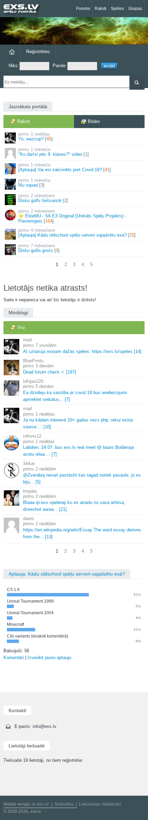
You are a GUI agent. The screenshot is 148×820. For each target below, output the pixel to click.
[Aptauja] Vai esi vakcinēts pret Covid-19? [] (64, 167)
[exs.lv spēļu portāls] (24, 9)
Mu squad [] (34, 183)
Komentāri (13, 657)
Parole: (60, 65)
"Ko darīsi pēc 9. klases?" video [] (53, 152)
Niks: (14, 65)
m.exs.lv (40, 804)
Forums (83, 8)
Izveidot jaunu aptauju (49, 657)
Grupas (135, 8)
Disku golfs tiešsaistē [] (43, 198)
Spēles (117, 8)
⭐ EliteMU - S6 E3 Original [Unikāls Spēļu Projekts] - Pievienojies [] (72, 216)
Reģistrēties (38, 51)
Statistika (63, 804)
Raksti (100, 8)
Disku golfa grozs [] (39, 248)
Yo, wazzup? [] (35, 136)
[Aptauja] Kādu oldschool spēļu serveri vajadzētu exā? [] (77, 233)
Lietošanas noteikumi (100, 804)
